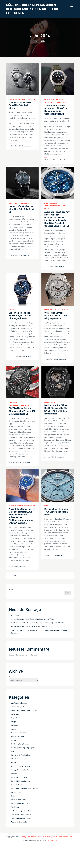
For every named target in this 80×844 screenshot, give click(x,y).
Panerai (14, 774)
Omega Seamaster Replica (25, 99)
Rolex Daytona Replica (59, 309)
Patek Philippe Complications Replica (25, 788)
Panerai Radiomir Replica (20, 781)
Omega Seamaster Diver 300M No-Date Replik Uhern (20, 105)
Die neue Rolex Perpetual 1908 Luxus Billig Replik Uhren (56, 512)
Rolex (46, 309)
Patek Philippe (16, 785)
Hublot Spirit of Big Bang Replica (23, 748)
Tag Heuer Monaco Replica (21, 818)
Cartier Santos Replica (19, 733)
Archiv (11, 677)
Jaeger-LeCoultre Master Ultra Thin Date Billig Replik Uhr (22, 209)
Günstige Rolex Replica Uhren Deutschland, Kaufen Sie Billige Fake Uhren (32, 9)
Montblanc (15, 759)
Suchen (12, 589)
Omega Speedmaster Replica (21, 770)
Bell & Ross (15, 714)
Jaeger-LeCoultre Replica (19, 203)
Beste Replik (49, 99)
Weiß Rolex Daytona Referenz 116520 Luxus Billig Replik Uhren (55, 316)
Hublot (13, 740)
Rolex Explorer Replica (19, 803)
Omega (11, 99)
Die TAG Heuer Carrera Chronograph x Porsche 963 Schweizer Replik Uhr (22, 411)
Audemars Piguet (51, 203)
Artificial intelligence (19, 703)
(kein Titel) (15, 615)
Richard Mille (49, 402)
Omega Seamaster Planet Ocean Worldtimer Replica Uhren (32, 619)
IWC (12, 751)
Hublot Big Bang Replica (20, 744)
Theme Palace (52, 840)
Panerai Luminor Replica (20, 777)
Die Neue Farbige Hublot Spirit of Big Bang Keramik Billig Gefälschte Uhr (37, 623)
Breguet (12, 309)
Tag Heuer (59, 99)
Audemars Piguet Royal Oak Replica (24, 710)
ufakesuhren (27, 146)
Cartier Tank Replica (18, 736)
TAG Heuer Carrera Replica (19, 405)
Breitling (14, 725)
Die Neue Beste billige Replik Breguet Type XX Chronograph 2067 (20, 316)
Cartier (13, 729)
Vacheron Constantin (19, 822)
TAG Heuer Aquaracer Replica (55, 102)
